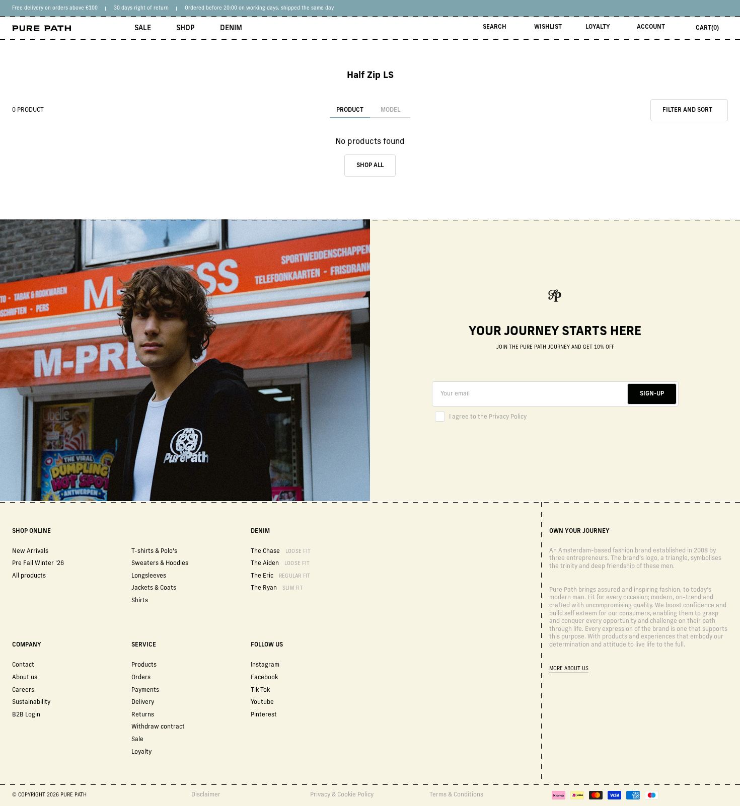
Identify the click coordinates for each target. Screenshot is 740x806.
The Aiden (280, 563)
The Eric (281, 576)
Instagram (265, 665)
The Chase (281, 551)
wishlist (548, 27)
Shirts (139, 601)
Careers (23, 690)
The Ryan (277, 588)
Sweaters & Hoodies (159, 563)
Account (651, 27)
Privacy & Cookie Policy (342, 795)
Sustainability (31, 702)
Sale (142, 28)
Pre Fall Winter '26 (38, 563)
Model (390, 110)
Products (144, 665)
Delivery (142, 702)
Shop (185, 28)
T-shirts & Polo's (154, 551)
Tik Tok (260, 690)
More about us (568, 669)
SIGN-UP (652, 394)
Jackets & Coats (153, 588)
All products (29, 576)
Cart (707, 28)
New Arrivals (30, 551)
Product (349, 110)
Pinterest (264, 715)
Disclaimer (205, 795)
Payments (145, 690)
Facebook (264, 678)
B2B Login (26, 715)
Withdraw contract (158, 727)
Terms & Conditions (456, 795)
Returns (142, 715)
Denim (231, 28)
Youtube (262, 702)
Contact (23, 665)
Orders (141, 678)
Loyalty (597, 27)
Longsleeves (148, 576)
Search (494, 27)
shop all (370, 166)
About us (24, 678)
